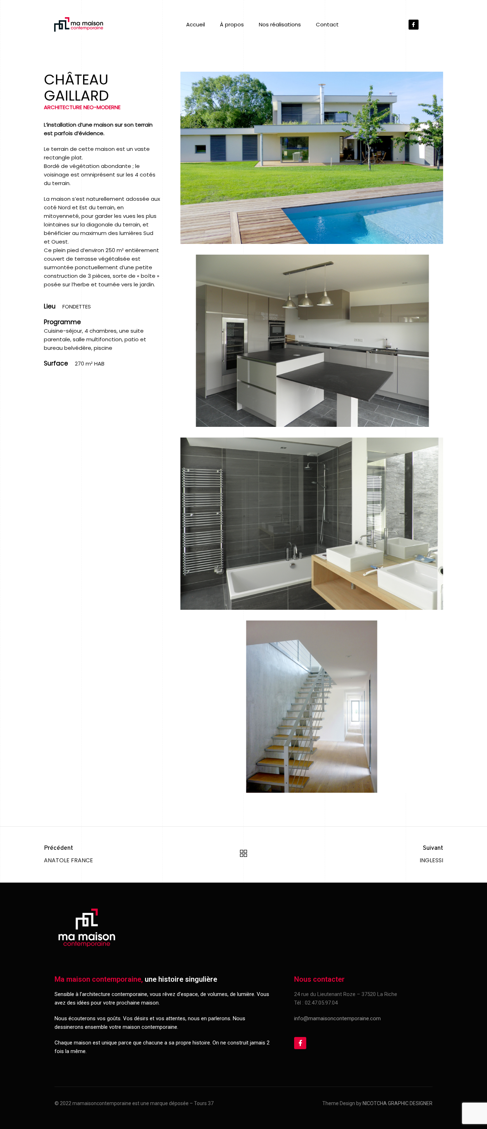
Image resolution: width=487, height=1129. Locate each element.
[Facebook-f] (414, 25)
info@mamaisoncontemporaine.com (337, 1018)
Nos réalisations (280, 24)
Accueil (195, 24)
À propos (232, 24)
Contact (327, 24)
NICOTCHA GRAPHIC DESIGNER (397, 1103)
